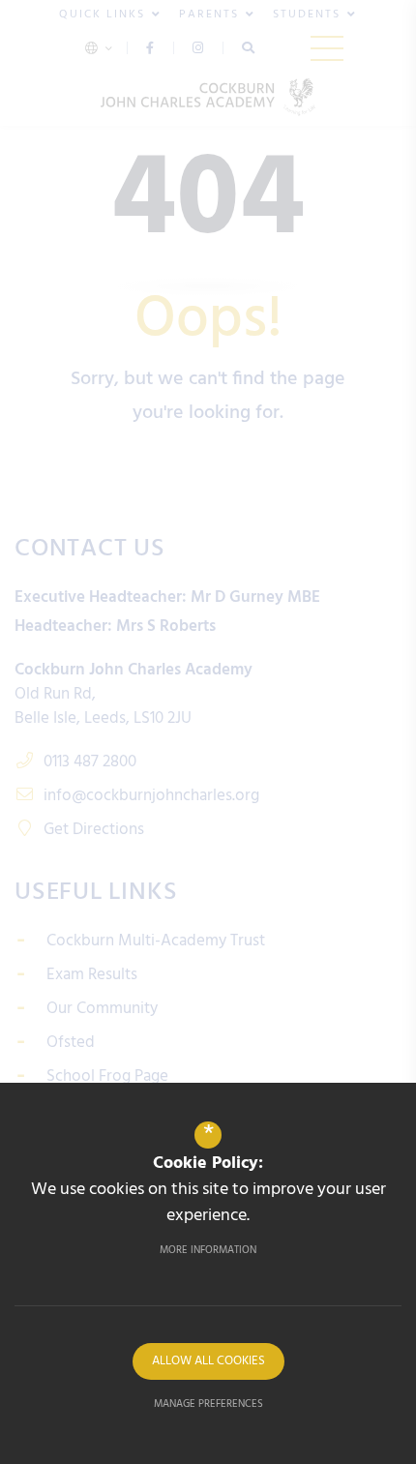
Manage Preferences (208, 1404)
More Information (208, 1250)
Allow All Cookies (208, 1361)
